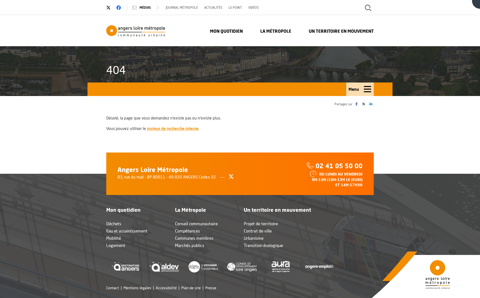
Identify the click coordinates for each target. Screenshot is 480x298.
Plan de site (191, 288)
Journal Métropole (182, 8)
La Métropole (275, 31)
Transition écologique (263, 245)
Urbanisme (254, 238)
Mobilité (113, 238)
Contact (112, 288)
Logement (115, 245)
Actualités (213, 8)
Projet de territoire (261, 223)
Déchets (113, 223)
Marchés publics (189, 245)
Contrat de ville (258, 231)
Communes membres (194, 238)
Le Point (235, 8)
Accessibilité (166, 288)
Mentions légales (137, 288)
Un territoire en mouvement (341, 31)
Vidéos (253, 8)
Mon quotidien (226, 31)
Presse (210, 288)
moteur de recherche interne (172, 128)
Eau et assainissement (127, 231)
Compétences (187, 231)
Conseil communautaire (196, 223)
